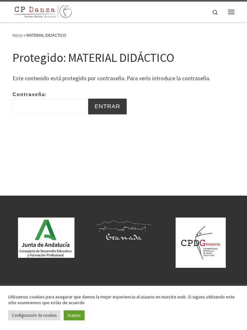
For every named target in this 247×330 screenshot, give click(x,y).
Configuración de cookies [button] (34, 315)
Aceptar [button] (74, 315)
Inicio (18, 35)
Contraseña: (30, 94)
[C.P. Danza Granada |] (43, 10)
